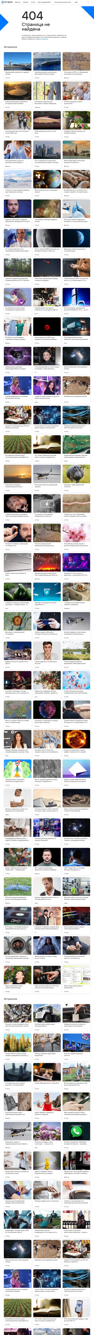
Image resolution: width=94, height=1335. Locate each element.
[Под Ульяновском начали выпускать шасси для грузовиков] (76, 331)
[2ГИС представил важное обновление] (76, 979)
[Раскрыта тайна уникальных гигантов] (76, 478)
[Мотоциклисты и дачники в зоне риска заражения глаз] (76, 1253)
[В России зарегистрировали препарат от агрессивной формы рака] (76, 213)
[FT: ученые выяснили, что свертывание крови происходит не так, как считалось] (17, 243)
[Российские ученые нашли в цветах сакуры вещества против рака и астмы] (76, 537)
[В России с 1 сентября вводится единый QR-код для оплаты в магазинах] (17, 920)
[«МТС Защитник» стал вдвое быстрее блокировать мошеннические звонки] (76, 862)
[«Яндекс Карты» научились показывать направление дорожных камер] (17, 773)
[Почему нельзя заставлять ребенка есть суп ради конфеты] (47, 302)
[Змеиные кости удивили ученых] (76, 390)
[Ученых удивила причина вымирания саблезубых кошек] (76, 655)
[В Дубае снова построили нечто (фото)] (17, 655)
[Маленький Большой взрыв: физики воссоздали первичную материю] (17, 1097)
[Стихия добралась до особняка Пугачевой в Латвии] (17, 390)
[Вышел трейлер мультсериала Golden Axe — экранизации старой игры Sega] (17, 862)
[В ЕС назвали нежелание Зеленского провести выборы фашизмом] (47, 862)
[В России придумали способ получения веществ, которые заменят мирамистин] (17, 1038)
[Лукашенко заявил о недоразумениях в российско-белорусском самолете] (17, 1312)
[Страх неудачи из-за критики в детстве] (47, 655)
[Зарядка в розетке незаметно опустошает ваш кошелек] (76, 1195)
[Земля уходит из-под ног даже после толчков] (47, 950)
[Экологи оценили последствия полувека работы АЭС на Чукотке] (17, 272)
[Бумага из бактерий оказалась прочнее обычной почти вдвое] (76, 773)
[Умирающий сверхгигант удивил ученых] (17, 66)
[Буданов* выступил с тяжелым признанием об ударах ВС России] (17, 213)
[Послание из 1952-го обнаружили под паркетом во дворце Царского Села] (76, 66)
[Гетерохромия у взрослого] (47, 1068)
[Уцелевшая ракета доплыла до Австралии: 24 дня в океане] (47, 66)
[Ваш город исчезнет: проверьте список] (47, 184)
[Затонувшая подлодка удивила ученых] (47, 213)
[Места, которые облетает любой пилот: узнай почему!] (17, 714)
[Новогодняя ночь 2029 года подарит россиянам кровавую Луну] (47, 331)
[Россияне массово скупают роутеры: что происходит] (17, 1253)
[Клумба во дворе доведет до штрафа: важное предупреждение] (76, 125)
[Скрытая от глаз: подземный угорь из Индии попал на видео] (76, 508)
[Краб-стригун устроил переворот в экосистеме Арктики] (76, 803)
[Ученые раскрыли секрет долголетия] (76, 95)
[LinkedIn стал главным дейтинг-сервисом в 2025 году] (17, 1156)
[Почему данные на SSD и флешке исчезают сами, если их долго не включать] (47, 803)
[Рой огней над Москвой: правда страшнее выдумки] (47, 272)
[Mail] (2, 2)
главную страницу (42, 39)
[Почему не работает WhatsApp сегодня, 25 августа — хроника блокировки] (76, 1312)
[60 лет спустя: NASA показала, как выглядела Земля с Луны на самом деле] (47, 243)
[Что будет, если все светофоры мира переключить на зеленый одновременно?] (17, 1009)
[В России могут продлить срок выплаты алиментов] (17, 1068)
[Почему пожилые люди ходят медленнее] (47, 1224)
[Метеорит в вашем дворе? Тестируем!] (17, 626)
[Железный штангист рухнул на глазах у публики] (76, 1068)
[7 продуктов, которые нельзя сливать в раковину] (76, 596)
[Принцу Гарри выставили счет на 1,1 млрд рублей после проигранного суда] (47, 891)
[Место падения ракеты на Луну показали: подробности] (47, 773)
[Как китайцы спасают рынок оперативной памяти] (76, 920)
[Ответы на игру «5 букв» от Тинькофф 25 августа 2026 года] (76, 1038)
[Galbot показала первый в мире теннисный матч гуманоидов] (17, 1127)
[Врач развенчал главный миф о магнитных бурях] (76, 1127)
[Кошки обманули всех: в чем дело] (47, 1253)
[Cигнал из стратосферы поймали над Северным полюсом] (17, 184)
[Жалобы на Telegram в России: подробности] (47, 596)
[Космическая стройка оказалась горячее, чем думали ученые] (76, 832)
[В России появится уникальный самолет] (47, 478)
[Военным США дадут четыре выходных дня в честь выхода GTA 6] (17, 685)
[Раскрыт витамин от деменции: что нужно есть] (17, 537)
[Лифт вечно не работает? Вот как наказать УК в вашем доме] (47, 979)
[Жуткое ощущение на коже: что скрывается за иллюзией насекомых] (17, 803)
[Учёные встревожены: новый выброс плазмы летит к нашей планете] (76, 744)
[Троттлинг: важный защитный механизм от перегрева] (76, 1009)
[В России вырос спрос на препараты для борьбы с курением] (17, 154)
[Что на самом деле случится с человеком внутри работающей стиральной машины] (17, 950)
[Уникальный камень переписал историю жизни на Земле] (17, 95)
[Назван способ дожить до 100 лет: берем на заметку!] (17, 419)
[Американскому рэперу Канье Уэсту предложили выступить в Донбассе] (47, 567)
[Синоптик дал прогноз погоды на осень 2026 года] (17, 125)
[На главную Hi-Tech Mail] (8, 2)
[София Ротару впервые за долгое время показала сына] (47, 390)
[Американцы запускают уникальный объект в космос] (17, 360)
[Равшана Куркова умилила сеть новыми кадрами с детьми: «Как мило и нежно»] (17, 744)
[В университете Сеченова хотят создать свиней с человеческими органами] (76, 184)
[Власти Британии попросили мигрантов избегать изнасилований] (76, 154)
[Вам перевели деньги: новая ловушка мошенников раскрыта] (76, 1283)
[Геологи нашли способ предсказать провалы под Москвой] (47, 537)
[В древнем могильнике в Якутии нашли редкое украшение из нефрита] (76, 449)
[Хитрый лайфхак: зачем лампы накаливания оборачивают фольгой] (76, 626)
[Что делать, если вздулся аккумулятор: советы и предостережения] (47, 508)
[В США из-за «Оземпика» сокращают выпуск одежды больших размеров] (17, 331)
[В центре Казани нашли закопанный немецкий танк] (17, 1283)
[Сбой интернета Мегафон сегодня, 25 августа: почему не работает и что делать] (47, 626)
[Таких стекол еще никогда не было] (17, 567)
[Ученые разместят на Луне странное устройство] (47, 1127)
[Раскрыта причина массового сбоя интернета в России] (76, 419)
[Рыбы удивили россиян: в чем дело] (47, 125)
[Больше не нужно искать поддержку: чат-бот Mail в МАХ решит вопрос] (47, 1097)
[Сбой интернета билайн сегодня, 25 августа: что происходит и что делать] (76, 714)
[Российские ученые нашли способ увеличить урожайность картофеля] (17, 449)
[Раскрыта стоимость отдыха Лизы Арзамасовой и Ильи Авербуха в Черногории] (47, 920)
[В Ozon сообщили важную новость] (76, 1224)
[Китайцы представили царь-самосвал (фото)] (47, 1195)
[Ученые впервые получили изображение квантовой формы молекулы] (76, 685)
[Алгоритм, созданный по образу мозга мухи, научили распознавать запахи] (47, 714)
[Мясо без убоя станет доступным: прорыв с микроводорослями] (76, 891)
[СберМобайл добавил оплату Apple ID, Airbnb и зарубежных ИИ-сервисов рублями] (17, 832)
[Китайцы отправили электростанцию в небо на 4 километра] (76, 1097)
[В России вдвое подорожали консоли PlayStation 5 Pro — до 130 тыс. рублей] (76, 302)
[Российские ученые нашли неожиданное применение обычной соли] (17, 302)
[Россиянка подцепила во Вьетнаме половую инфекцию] (47, 95)
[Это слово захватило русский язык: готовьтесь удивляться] (47, 449)
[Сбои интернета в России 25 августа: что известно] (76, 950)
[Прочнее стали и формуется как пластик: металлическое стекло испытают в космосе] (17, 1195)
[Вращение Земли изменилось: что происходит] (76, 243)
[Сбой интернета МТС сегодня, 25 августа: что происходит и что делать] (76, 272)
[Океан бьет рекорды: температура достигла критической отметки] (17, 478)
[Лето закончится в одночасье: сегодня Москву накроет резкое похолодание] (47, 154)
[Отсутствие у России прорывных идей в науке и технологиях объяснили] (47, 419)
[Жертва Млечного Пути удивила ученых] (76, 360)
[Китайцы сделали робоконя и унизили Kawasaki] (47, 832)
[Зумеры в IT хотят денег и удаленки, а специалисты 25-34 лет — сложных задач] (76, 567)
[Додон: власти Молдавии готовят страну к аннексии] (47, 1038)
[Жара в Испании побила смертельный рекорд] (17, 979)
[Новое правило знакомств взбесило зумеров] (47, 1283)
